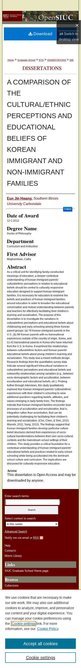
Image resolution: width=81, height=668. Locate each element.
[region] (40, 628)
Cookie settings (23, 623)
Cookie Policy (48, 629)
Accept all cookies (40, 643)
